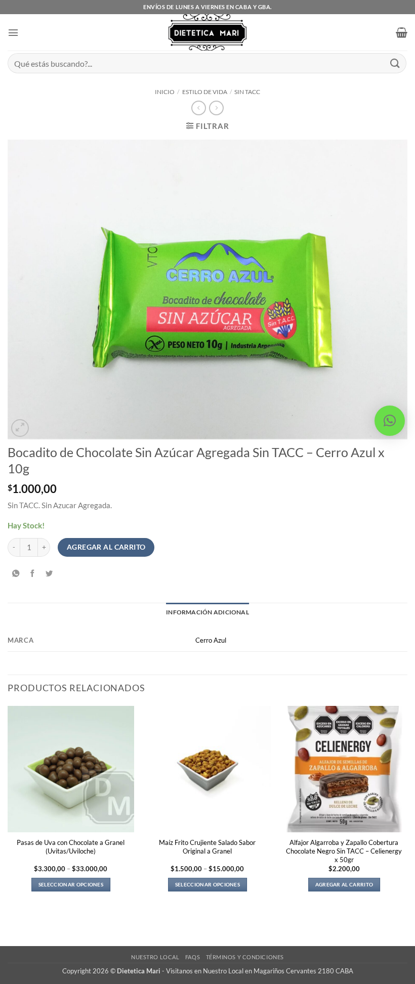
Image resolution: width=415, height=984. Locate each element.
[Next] (406, 807)
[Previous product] (216, 108)
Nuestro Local (155, 957)
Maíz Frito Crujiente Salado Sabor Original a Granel (207, 846)
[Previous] (8, 807)
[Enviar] (395, 63)
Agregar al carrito (106, 547)
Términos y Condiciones (245, 957)
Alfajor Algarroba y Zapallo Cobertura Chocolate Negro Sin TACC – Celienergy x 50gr (344, 851)
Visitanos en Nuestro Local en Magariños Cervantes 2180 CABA (259, 971)
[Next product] (198, 108)
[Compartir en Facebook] (32, 573)
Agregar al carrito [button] (344, 884)
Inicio (165, 91)
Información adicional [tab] (207, 612)
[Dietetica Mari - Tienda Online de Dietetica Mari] (208, 32)
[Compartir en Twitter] (49, 573)
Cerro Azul (210, 640)
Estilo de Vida (204, 91)
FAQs (192, 957)
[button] (13, 32)
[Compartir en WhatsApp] (15, 573)
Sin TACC (247, 91)
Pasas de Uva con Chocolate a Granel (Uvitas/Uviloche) (70, 846)
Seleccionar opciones (70, 884)
